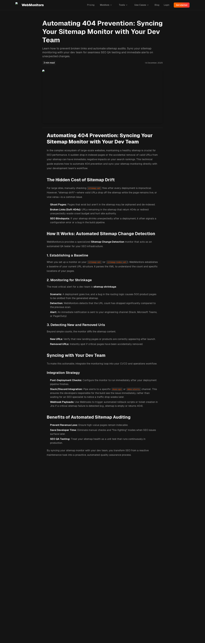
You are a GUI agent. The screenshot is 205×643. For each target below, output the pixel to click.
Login (166, 5)
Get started (181, 5)
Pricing (90, 5)
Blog (157, 5)
